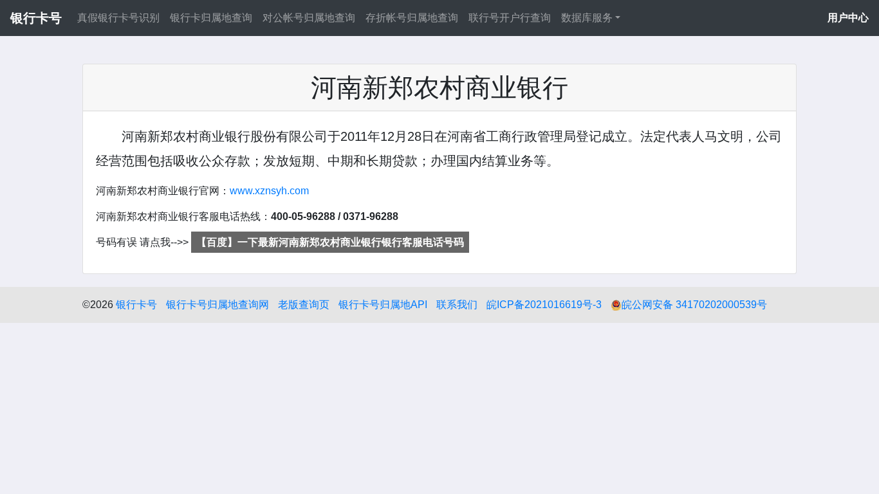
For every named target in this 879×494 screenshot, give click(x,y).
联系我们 (456, 304)
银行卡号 (136, 304)
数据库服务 (587, 17)
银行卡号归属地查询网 (217, 304)
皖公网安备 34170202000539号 (694, 304)
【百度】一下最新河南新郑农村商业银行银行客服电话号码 (330, 242)
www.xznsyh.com (269, 190)
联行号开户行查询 (509, 17)
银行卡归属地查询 (211, 17)
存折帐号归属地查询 (411, 17)
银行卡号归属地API (382, 304)
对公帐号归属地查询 (309, 17)
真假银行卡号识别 (118, 17)
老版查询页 (303, 304)
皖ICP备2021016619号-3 (544, 304)
